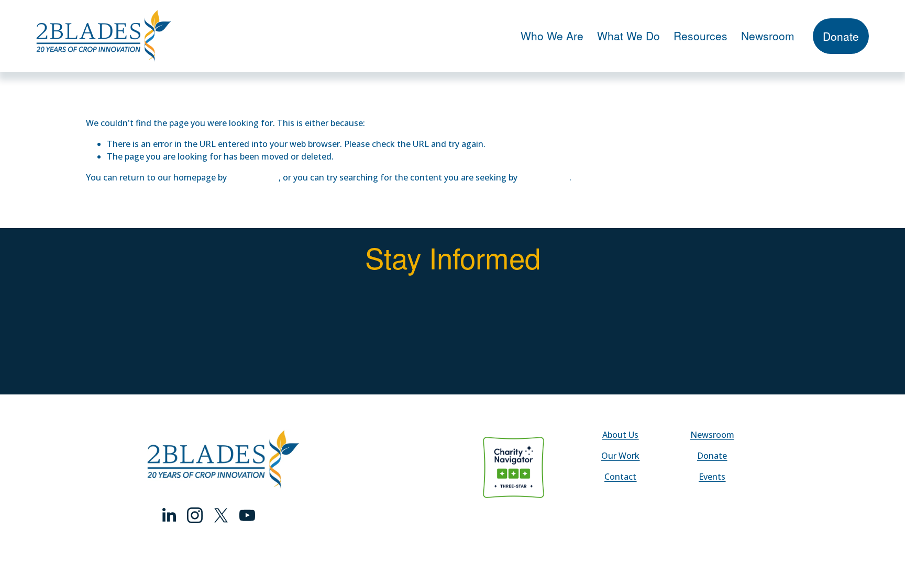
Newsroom (767, 35)
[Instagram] (194, 515)
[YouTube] (247, 515)
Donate (841, 36)
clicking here (254, 177)
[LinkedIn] (168, 515)
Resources (700, 35)
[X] (221, 515)
